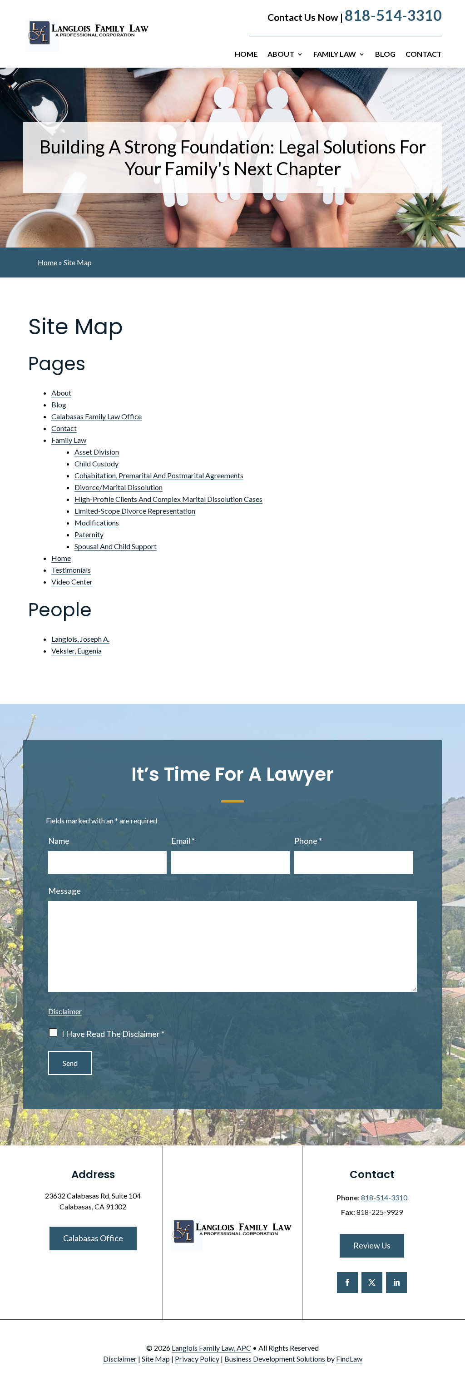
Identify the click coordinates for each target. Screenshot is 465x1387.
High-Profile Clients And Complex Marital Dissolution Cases (168, 499)
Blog (385, 54)
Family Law (334, 54)
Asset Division (96, 451)
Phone (308, 841)
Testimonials (71, 569)
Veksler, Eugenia (76, 650)
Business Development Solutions (274, 1358)
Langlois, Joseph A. (80, 638)
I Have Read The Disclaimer (113, 1034)
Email (183, 841)
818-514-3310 (393, 15)
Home (246, 54)
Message (64, 891)
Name (58, 841)
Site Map (156, 1358)
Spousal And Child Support (115, 546)
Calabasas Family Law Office (96, 416)
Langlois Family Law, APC (211, 1347)
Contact (424, 54)
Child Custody (96, 463)
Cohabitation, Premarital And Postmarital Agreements (158, 475)
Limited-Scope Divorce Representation (134, 510)
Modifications (96, 522)
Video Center (72, 581)
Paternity (89, 534)
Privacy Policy (197, 1358)
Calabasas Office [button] (93, 1238)
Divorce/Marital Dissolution (118, 487)
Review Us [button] (372, 1245)
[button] (456, 1321)
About (280, 54)
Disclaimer (65, 1011)
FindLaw (349, 1358)
